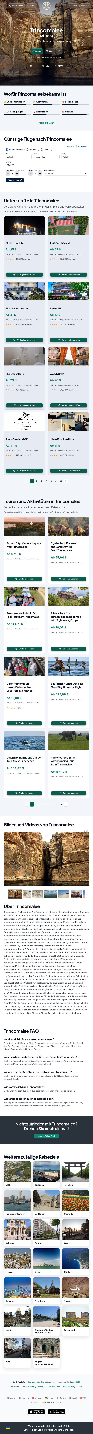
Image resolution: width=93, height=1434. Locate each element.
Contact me (46, 1382)
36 (61, 481)
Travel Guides (54, 1387)
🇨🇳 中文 (83, 1398)
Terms (80, 1387)
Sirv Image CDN (73, 1382)
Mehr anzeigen (46, 123)
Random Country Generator (33, 1387)
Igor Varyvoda (34, 1382)
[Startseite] (46, 5)
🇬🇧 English (11, 1398)
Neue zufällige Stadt (46, 1136)
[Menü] (4, 5)
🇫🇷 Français (24, 1398)
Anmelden (85, 6)
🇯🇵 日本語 (34, 1402)
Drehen (38, 51)
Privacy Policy (69, 1387)
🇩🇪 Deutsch (49, 1398)
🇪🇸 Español (36, 1398)
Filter (51, 51)
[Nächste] (66, 481)
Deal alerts (14, 1387)
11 (61, 804)
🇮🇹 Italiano (61, 1398)
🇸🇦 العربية (73, 1398)
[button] (85, 832)
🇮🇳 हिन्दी (59, 1402)
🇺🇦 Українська (48, 1402)
